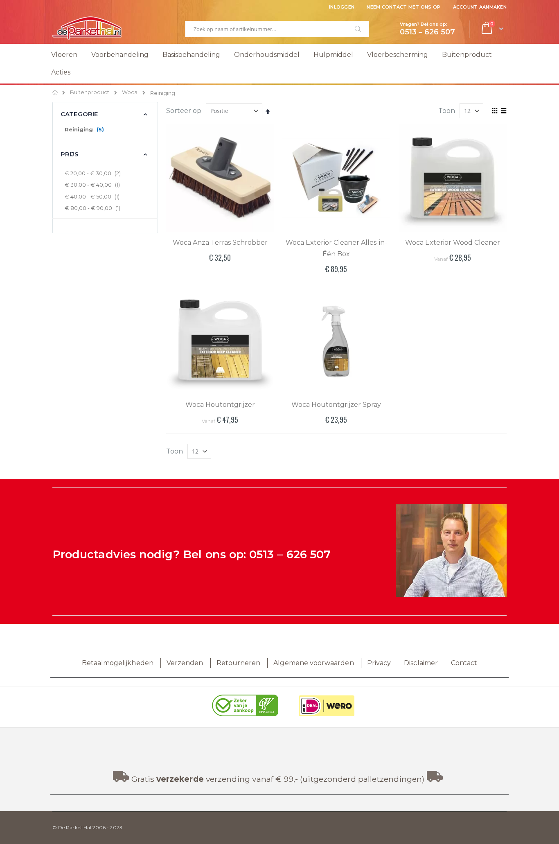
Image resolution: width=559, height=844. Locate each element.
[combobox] (277, 29)
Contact (464, 663)
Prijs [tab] (70, 154)
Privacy (379, 663)
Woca (129, 92)
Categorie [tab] (79, 114)
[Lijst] (503, 111)
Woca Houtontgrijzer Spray (336, 404)
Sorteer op (183, 111)
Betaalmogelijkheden (117, 663)
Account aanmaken (480, 7)
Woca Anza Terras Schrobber (220, 242)
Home (55, 92)
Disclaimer (421, 663)
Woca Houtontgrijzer (220, 404)
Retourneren (238, 663)
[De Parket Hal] (87, 27)
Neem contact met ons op (403, 7)
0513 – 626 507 (290, 554)
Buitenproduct (89, 92)
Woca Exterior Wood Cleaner (452, 242)
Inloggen (341, 7)
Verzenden (185, 663)
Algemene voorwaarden (313, 663)
